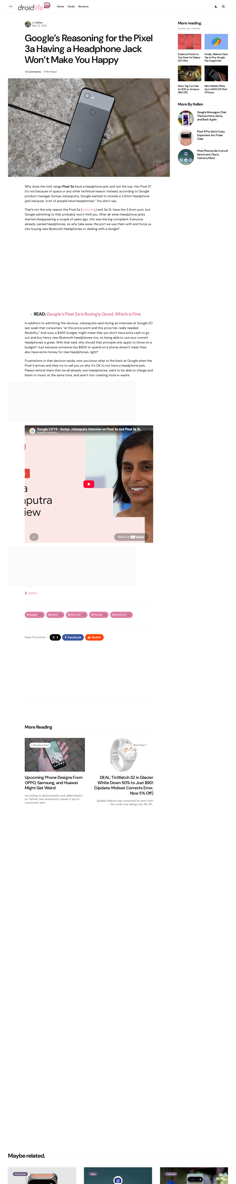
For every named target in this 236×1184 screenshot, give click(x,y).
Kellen (39, 22)
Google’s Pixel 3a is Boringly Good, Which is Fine (94, 314)
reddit (32, 593)
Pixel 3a (100, 614)
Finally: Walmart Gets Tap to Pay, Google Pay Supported (216, 57)
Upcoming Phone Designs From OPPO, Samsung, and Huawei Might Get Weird (54, 783)
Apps (93, 1174)
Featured (171, 1174)
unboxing (89, 209)
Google (35, 614)
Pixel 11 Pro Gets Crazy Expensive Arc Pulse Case (211, 135)
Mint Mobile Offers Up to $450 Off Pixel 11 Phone (216, 89)
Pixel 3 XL (77, 614)
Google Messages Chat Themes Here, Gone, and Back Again (211, 115)
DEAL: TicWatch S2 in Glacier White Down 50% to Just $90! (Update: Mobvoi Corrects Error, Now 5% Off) (123, 785)
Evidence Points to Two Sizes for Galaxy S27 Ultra (189, 57)
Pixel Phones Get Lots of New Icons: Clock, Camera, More (212, 154)
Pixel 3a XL (123, 614)
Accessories (20, 1174)
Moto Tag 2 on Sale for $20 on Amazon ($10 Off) (188, 89)
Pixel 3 (56, 614)
